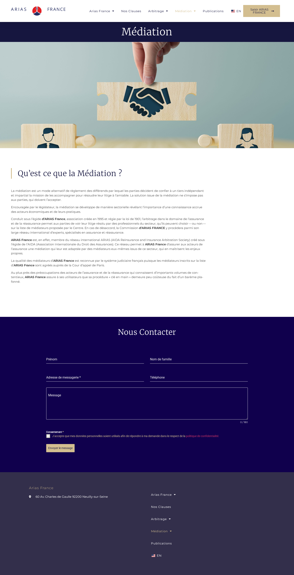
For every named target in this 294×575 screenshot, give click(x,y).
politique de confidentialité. (202, 436)
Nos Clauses (131, 11)
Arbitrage (156, 11)
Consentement (55, 432)
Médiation (183, 11)
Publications (213, 11)
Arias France (99, 11)
